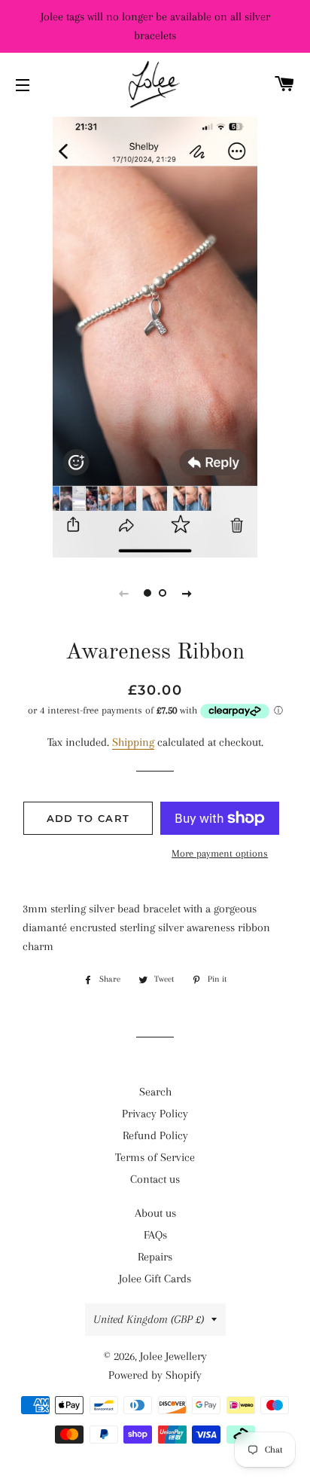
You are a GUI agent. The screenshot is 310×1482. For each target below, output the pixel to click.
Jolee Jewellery (173, 1356)
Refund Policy (155, 1135)
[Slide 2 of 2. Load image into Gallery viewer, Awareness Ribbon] (162, 592)
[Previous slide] (123, 593)
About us (155, 1213)
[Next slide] (186, 593)
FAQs (155, 1235)
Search (155, 1092)
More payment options (220, 853)
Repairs (155, 1257)
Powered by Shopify (155, 1375)
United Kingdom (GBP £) (148, 1319)
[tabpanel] (155, 335)
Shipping (133, 742)
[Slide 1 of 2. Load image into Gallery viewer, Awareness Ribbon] (147, 592)
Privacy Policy (155, 1113)
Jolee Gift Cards (155, 1278)
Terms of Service (155, 1157)
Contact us (155, 1179)
